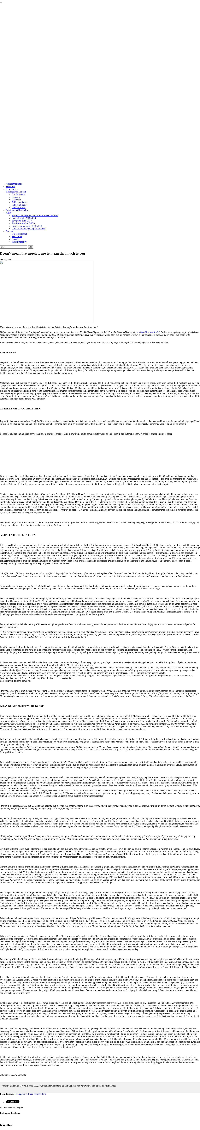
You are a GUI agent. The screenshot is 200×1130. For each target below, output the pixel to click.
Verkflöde (10, 186)
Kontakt (15, 239)
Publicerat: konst (19, 202)
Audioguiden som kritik (148, 332)
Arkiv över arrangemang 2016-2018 (28, 228)
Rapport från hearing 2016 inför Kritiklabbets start (35, 215)
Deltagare (16, 199)
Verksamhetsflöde (14, 184)
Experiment (11, 189)
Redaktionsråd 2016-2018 (24, 218)
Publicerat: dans (19, 205)
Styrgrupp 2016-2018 (22, 220)
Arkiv (8, 213)
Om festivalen (18, 194)
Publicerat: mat (18, 207)
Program (16, 197)
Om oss (9, 231)
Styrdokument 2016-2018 (23, 223)
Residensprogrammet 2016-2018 (27, 226)
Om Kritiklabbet (19, 234)
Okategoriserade (22, 1094)
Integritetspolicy (19, 242)
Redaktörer (17, 236)
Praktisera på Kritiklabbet (17, 210)
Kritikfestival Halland (16, 191)
